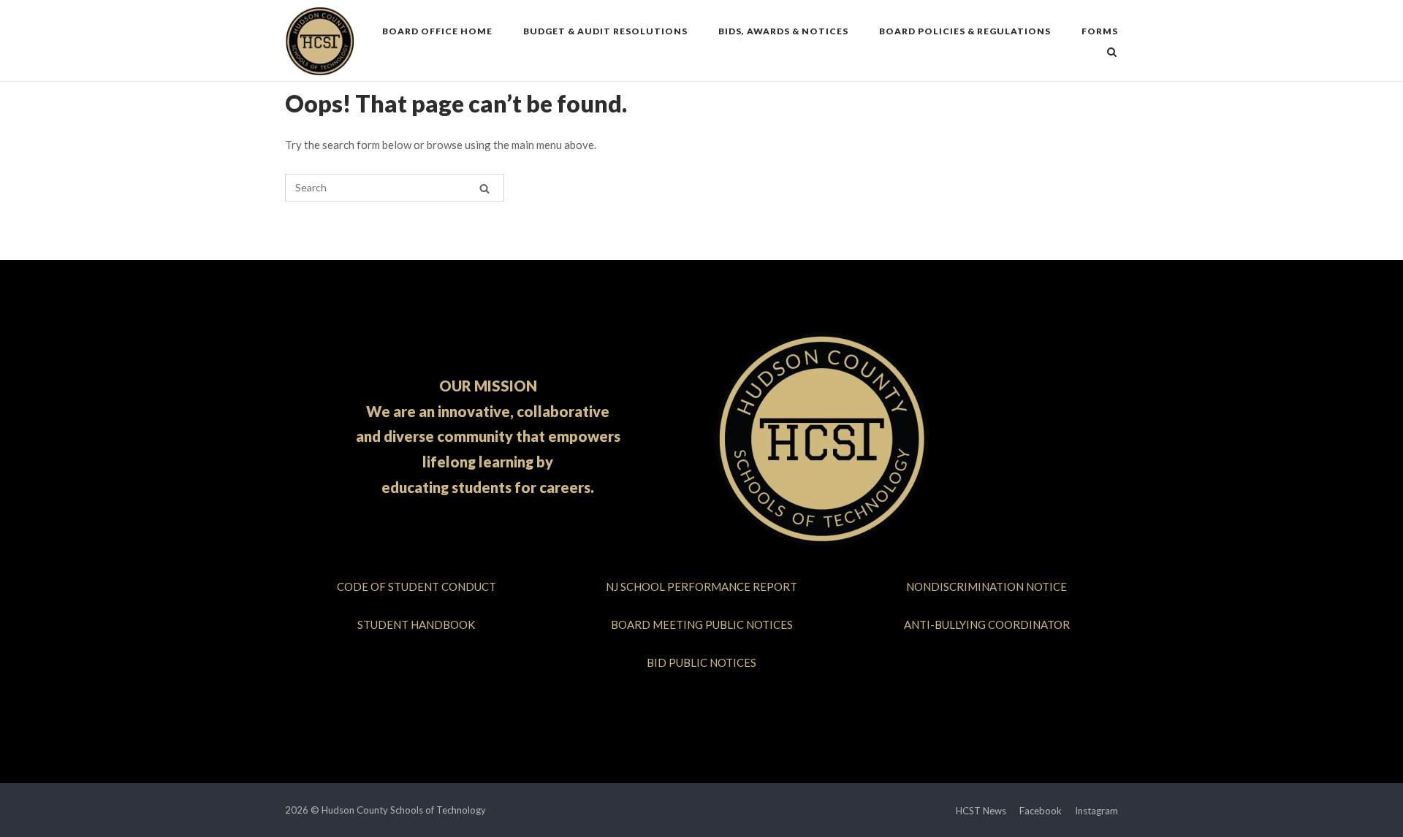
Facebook (1040, 811)
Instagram (1096, 811)
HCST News (981, 811)
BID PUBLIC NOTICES (701, 662)
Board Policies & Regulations (965, 31)
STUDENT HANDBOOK (416, 624)
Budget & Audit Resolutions (605, 31)
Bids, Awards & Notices (783, 31)
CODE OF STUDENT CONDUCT (416, 586)
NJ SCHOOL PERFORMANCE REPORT (701, 586)
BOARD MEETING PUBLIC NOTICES (702, 624)
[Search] (484, 188)
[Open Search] (1112, 53)
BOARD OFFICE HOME (437, 31)
